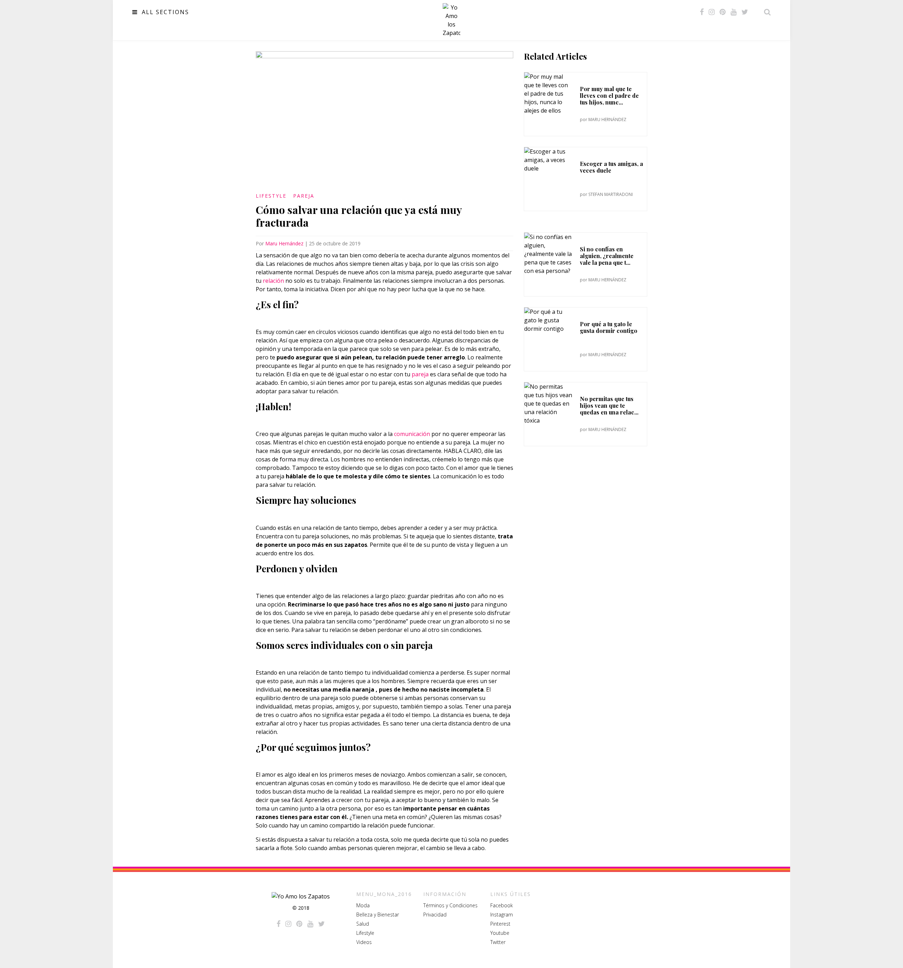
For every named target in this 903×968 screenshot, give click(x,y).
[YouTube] (734, 12)
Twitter (497, 942)
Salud (362, 923)
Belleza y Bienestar (377, 914)
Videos (364, 942)
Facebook (501, 905)
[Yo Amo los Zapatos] (451, 20)
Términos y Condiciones (450, 905)
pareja (420, 374)
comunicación (412, 434)
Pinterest (500, 923)
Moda (363, 905)
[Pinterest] (723, 12)
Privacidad (435, 914)
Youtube (499, 933)
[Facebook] (702, 12)
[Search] (765, 12)
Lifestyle (271, 195)
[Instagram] (712, 12)
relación (273, 281)
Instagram (501, 914)
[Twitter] (744, 12)
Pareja (303, 195)
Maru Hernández (284, 243)
